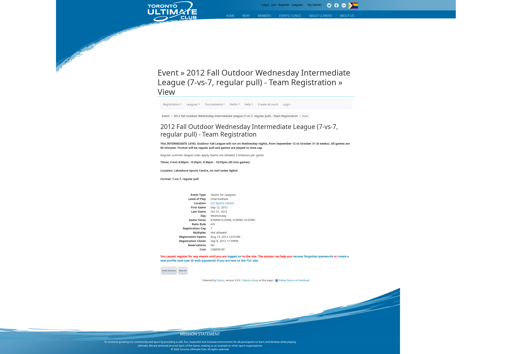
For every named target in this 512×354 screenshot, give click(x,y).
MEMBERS (264, 16)
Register (284, 5)
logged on (234, 256)
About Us (347, 16)
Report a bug (250, 280)
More (182, 270)
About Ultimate (320, 16)
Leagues (297, 5)
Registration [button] (171, 104)
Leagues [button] (192, 104)
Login (265, 5)
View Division (169, 270)
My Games (315, 5)
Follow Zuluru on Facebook (294, 280)
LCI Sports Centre (222, 203)
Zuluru (220, 280)
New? (246, 16)
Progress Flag (353, 6)
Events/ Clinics (290, 16)
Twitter (329, 6)
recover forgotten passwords (313, 256)
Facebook (336, 6)
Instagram (344, 6)
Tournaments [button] (214, 104)
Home (230, 16)
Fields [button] (233, 104)
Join (273, 5)
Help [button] (248, 104)
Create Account (268, 104)
